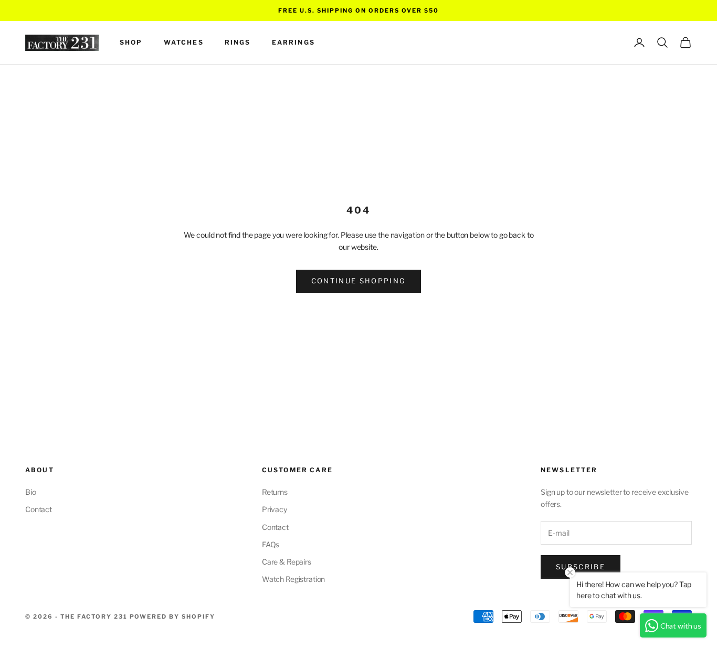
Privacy (274, 509)
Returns (275, 491)
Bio (30, 491)
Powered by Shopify (173, 616)
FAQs (270, 544)
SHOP (131, 42)
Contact (38, 509)
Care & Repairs (286, 561)
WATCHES (184, 42)
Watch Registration (293, 579)
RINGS (238, 42)
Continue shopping (358, 281)
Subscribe (580, 566)
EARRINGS (293, 42)
